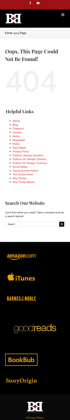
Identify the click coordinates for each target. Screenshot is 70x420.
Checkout (18, 128)
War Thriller (20, 178)
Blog (15, 124)
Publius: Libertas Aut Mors (28, 155)
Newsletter (19, 140)
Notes (16, 143)
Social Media (20, 166)
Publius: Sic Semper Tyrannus (30, 163)
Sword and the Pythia (25, 170)
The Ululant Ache (23, 174)
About (16, 120)
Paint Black (19, 147)
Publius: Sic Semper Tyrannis (29, 159)
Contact (17, 132)
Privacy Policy (21, 151)
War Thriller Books (23, 182)
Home (16, 136)
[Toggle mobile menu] (63, 14)
